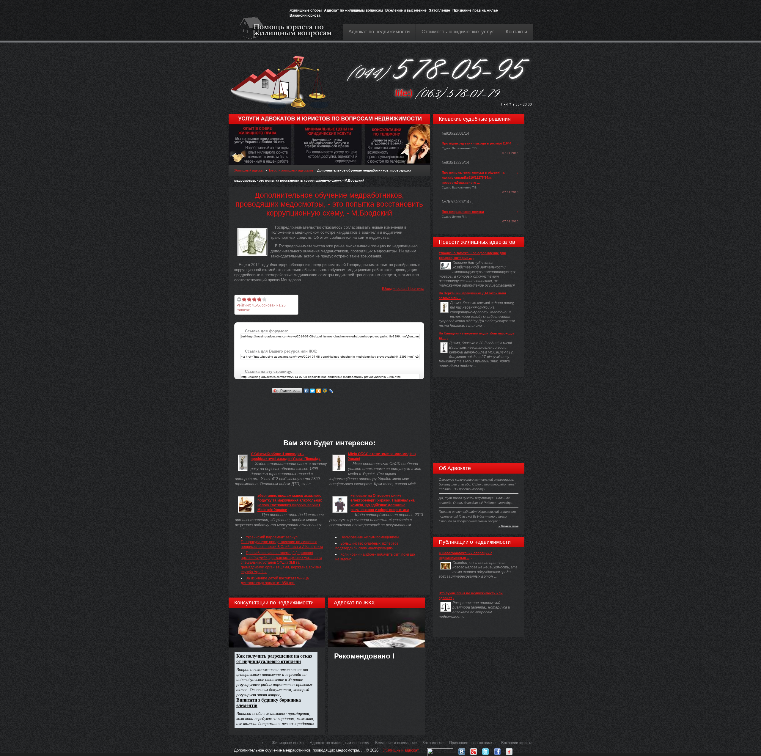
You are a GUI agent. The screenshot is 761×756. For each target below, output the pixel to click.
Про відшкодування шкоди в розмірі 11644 (476, 143)
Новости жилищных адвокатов (291, 170)
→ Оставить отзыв (508, 525)
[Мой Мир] (325, 391)
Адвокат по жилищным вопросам (353, 10)
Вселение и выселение (406, 10)
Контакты (516, 31)
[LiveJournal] (331, 391)
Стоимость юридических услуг (458, 31)
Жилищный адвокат (249, 170)
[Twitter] (312, 391)
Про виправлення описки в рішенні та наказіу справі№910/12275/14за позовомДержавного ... (473, 177)
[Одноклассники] (319, 391)
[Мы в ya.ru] (509, 750)
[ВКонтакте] (306, 391)
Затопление (439, 10)
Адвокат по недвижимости (379, 31)
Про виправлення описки (463, 211)
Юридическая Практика (403, 288)
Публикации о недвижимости (475, 542)
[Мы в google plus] (473, 750)
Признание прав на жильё (475, 10)
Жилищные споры (306, 10)
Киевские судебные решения (475, 119)
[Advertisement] (342, 408)
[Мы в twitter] (485, 750)
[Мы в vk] (461, 750)
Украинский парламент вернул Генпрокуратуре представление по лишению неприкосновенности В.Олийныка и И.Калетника (282, 542)
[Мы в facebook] (497, 750)
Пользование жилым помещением (369, 537)
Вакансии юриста (305, 15)
